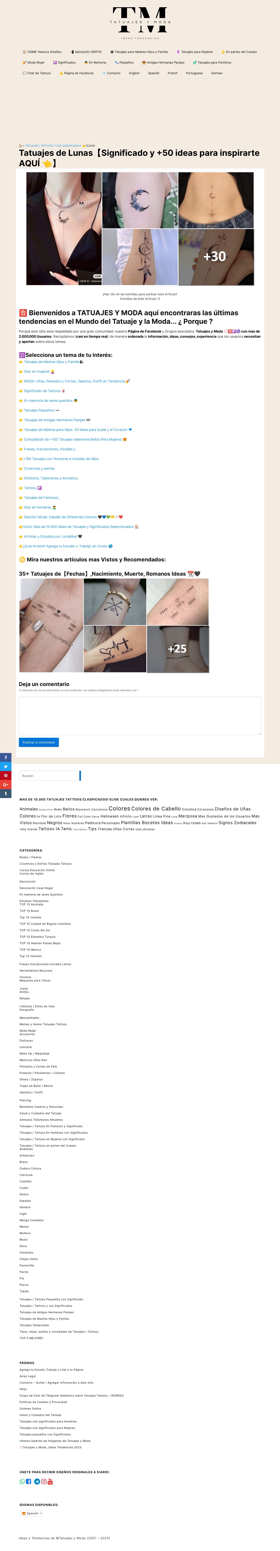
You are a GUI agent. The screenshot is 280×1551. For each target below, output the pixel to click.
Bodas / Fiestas (31, 857)
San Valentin (210, 823)
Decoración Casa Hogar (36, 888)
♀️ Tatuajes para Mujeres (194, 52)
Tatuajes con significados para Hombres (48, 1421)
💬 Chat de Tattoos (37, 73)
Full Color (84, 816)
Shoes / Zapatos (31, 1079)
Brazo (24, 1161)
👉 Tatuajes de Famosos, (39, 498)
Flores (69, 816)
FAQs (23, 1389)
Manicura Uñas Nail (33, 1060)
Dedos (24, 1194)
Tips (92, 828)
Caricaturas (99, 809)
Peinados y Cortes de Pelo (38, 1066)
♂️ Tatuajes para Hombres (212, 62)
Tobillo (24, 1291)
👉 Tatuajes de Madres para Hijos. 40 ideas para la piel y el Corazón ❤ (75, 430)
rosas (196, 823)
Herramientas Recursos (36, 970)
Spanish (32, 1513)
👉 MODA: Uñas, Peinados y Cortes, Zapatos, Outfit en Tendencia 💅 (74, 381)
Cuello (24, 1187)
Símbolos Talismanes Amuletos (41, 1119)
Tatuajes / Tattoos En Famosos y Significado (51, 1126)
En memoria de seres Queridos (41, 894)
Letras (146, 816)
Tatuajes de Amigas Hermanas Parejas (47, 1312)
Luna (174, 816)
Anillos (24, 991)
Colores (119, 808)
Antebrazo (27, 1155)
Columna (189, 809)
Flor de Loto (51, 816)
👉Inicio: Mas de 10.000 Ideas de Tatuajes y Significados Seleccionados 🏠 (79, 527)
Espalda (25, 1200)
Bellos (69, 809)
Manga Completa (32, 1220)
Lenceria (26, 1047)
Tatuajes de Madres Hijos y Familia (44, 1318)
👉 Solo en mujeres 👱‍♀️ (37, 371)
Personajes (111, 823)
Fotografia (27, 1009)
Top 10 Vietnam (31, 956)
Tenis (66, 828)
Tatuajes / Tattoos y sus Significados (53, 145)
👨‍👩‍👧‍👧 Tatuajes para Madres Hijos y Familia (139, 52)
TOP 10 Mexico (30, 949)
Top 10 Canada (30, 917)
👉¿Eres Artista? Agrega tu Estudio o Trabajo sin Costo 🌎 (66, 546)
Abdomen (26, 1149)
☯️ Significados (64, 62)
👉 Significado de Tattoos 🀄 (42, 391)
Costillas (26, 1181)
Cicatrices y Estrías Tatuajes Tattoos (46, 863)
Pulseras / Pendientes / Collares (42, 1072)
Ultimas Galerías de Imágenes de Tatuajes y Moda (55, 1440)
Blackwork (83, 809)
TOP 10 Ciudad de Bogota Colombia (45, 923)
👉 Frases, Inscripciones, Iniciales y (47, 449)
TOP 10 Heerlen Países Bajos (40, 943)
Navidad (39, 823)
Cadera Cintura (30, 1168)
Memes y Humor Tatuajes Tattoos (43, 1024)
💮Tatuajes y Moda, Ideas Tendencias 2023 (51, 1447)
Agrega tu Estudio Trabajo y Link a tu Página (51, 1369)
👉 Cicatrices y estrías (36, 468)
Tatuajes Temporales (34, 1325)
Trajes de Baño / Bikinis (36, 1085)
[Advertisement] (140, 108)
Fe (38, 816)
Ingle (23, 1213)
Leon (136, 816)
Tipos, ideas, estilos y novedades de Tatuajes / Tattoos (59, 1331)
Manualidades (29, 1017)
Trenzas (105, 829)
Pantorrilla (27, 1265)
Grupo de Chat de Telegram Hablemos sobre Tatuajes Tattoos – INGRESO (72, 1395)
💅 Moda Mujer (34, 62)
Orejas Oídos (29, 1259)
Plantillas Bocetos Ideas (147, 822)
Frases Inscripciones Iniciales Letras (45, 964)
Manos (24, 1226)
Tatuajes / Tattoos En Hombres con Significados (54, 1132)
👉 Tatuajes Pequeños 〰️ (39, 410)
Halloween (110, 816)
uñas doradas (145, 829)
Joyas (24, 988)
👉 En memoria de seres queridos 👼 (48, 401)
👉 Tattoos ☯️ (30, 488)
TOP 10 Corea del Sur (35, 930)
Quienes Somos (30, 1408)
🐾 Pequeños (124, 62)
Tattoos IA (49, 828)
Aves (58, 809)
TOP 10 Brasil (29, 910)
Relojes (25, 998)
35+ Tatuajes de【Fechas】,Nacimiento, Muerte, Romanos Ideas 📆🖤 (110, 574)
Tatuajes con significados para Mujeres (47, 1427)
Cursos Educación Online (37, 870)
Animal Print (46, 810)
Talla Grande (29, 829)
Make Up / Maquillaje (35, 1053)
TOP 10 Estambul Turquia (38, 936)
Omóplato (26, 1252)
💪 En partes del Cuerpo (239, 52)
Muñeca (25, 1233)
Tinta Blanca (80, 829)
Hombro (25, 1207)
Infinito (126, 816)
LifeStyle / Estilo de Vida (37, 1006)
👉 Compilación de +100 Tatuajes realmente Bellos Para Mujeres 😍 (73, 439)
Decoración (28, 881)
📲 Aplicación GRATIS (86, 52)
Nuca (23, 1246)
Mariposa (187, 816)
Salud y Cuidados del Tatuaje (40, 1113)
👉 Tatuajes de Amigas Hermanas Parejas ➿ (54, 420)
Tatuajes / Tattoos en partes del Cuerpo (48, 1145)
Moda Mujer (28, 1030)
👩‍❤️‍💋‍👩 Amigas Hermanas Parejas (163, 62)
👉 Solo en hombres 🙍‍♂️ (37, 507)
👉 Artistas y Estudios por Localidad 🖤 (50, 536)
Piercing (25, 1100)
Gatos (96, 816)
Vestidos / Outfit (31, 1092)
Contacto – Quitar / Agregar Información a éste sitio (57, 1382)
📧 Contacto (111, 73)
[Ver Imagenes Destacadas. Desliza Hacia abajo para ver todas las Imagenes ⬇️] (140, 228)
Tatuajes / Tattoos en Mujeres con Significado (52, 1139)
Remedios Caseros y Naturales (41, 1106)
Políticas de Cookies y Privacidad (43, 1402)
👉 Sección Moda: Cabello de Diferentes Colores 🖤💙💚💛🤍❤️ (71, 517)
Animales (29, 808)
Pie (22, 1278)
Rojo (186, 823)
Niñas (66, 823)
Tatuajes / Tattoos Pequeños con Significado (51, 1299)
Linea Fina (161, 816)
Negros (54, 822)
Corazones (205, 809)
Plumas (178, 823)
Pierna (24, 1284)
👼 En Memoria (95, 62)
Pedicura (93, 823)
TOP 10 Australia (31, 904)
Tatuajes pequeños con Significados (45, 1434)
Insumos (25, 977)
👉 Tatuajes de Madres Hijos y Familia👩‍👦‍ (51, 362)
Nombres (77, 823)
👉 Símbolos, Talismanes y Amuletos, (48, 478)
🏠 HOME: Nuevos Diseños (42, 52)
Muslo (24, 1239)
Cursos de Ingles (31, 873)
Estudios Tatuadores (34, 900)
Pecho (24, 1271)
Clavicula (26, 1174)
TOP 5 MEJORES (31, 1338)
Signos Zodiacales (238, 822)
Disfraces (26, 1040)
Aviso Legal (28, 1376)
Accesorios (27, 1034)
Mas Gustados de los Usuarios (224, 816)
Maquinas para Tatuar (35, 980)
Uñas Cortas (123, 829)
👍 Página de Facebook (76, 73)
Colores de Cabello (156, 808)
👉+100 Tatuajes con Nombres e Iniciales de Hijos (59, 459)
